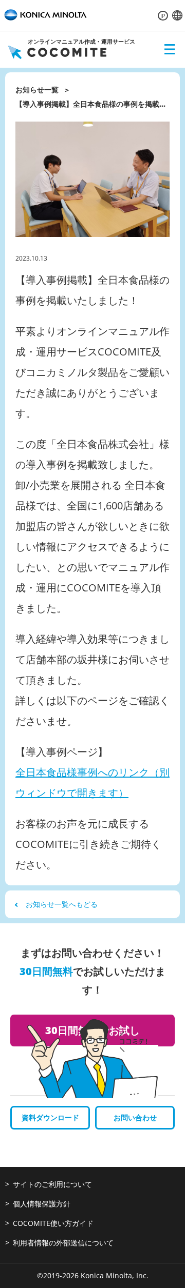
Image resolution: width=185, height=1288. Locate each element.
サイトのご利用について (52, 1184)
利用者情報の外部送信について (63, 1242)
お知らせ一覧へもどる (62, 904)
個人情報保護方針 (41, 1203)
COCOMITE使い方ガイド (53, 1223)
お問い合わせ (135, 1117)
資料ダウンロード (50, 1117)
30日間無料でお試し (92, 1030)
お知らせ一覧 (37, 89)
